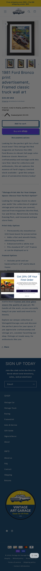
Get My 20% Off (27, 291)
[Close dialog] (39, 274)
